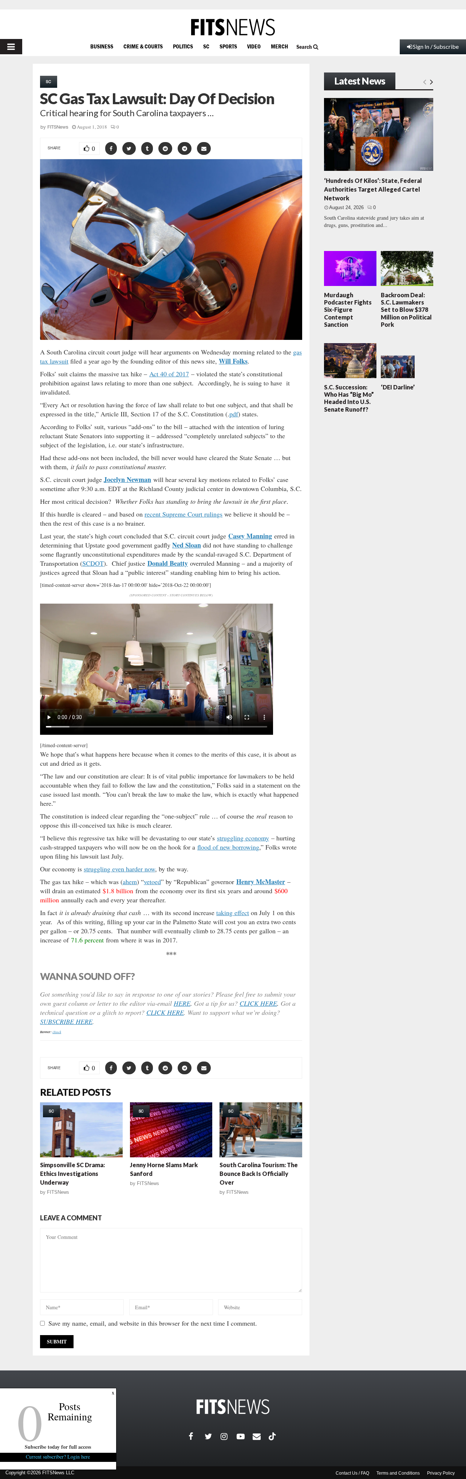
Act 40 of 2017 (169, 373)
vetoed (152, 881)
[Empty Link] (424, 81)
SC (206, 46)
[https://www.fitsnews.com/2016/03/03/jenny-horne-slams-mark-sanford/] (171, 1129)
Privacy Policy (441, 1473)
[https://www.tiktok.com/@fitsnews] (273, 1436)
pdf (233, 413)
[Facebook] (197, 1436)
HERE (182, 1003)
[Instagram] (229, 1436)
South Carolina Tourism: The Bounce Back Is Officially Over (259, 1173)
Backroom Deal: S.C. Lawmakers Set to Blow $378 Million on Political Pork (406, 309)
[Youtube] (245, 1436)
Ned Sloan (186, 545)
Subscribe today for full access (58, 1447)
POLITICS (183, 46)
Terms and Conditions (398, 1473)
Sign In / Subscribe (436, 46)
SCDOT (93, 563)
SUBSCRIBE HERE (66, 1021)
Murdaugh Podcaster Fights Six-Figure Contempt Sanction (348, 309)
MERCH (279, 46)
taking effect (232, 912)
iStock (56, 1031)
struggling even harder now (119, 868)
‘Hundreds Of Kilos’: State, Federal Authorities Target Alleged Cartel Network (373, 189)
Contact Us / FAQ (352, 1473)
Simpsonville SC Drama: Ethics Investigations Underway (72, 1173)
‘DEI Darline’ (398, 387)
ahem (130, 881)
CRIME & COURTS (143, 46)
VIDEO (254, 46)
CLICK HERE (258, 1003)
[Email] (261, 1436)
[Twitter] (213, 1436)
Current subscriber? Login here (58, 1456)
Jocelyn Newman (127, 479)
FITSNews (57, 127)
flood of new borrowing (228, 847)
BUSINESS (101, 46)
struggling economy (243, 837)
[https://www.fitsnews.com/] (233, 27)
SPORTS (228, 46)
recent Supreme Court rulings (183, 514)
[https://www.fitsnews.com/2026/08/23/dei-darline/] (398, 367)
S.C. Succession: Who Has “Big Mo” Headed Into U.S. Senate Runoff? (349, 398)
